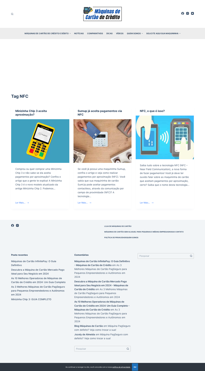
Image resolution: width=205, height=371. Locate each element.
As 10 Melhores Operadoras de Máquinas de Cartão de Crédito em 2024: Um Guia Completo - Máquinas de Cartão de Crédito (102, 305)
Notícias (79, 33)
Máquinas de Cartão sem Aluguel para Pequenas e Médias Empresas (136, 232)
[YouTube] (192, 13)
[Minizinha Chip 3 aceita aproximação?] (40, 141)
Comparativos (95, 33)
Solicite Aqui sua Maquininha (162, 33)
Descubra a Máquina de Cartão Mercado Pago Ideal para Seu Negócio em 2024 (37, 271)
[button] (70, 33)
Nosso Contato (176, 232)
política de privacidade (121, 367)
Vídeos (119, 33)
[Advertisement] (102, 62)
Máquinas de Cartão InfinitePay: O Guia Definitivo (33, 263)
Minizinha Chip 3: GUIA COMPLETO (31, 299)
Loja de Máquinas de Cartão (117, 226)
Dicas (109, 33)
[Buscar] (12, 14)
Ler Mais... (20, 202)
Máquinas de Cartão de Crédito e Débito (47, 33)
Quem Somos (134, 33)
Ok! (135, 367)
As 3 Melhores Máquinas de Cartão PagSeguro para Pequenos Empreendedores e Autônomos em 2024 (38, 290)
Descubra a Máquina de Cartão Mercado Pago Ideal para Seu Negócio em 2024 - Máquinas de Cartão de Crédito (101, 285)
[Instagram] (187, 13)
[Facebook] (182, 13)
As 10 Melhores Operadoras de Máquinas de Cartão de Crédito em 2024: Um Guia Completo (38, 280)
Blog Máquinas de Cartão (88, 326)
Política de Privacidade (115, 237)
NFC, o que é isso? (152, 111)
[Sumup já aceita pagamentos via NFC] (102, 141)
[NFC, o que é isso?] (165, 137)
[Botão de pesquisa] (128, 348)
